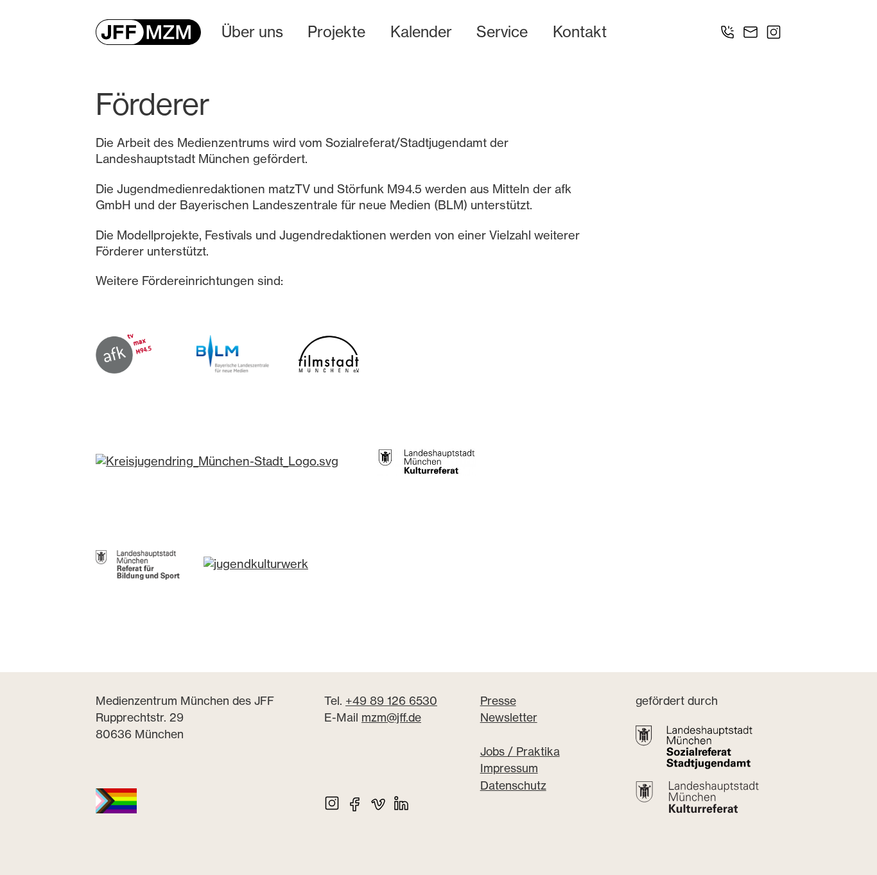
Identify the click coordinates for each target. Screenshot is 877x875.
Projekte (336, 31)
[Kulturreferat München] (426, 460)
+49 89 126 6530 (391, 700)
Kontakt (580, 31)
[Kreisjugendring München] (217, 460)
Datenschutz (513, 785)
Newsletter (508, 717)
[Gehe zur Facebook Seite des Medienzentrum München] (355, 803)
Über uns (252, 31)
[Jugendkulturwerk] (256, 564)
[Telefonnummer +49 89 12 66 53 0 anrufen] (727, 32)
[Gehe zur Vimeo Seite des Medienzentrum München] (378, 803)
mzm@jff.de (391, 717)
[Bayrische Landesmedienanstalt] (233, 352)
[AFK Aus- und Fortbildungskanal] (124, 352)
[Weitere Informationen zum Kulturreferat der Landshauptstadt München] (697, 797)
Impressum (509, 768)
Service (502, 31)
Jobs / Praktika (520, 751)
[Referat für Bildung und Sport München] (150, 564)
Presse (498, 700)
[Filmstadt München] (329, 352)
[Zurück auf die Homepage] (148, 32)
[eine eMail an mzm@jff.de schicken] (750, 32)
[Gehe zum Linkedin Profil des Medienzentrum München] (401, 803)
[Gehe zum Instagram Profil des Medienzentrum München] (773, 32)
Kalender (421, 31)
